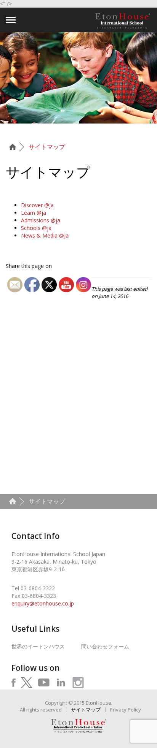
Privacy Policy (125, 709)
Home (15, 147)
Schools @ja (36, 227)
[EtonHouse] (122, 20)
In (60, 682)
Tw (26, 682)
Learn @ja (33, 212)
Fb (13, 682)
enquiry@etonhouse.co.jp (42, 603)
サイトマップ (47, 147)
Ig (78, 682)
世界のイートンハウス (38, 646)
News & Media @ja (45, 235)
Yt (43, 682)
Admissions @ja (40, 220)
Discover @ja (37, 205)
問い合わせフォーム (105, 646)
